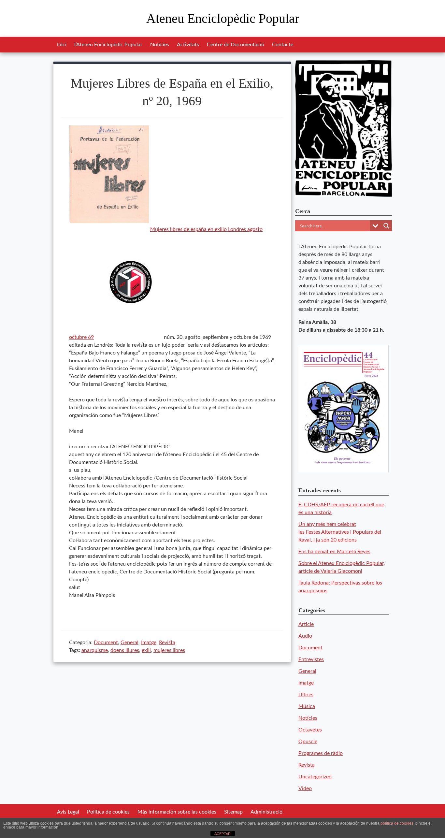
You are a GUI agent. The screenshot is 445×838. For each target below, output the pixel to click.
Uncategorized (315, 776)
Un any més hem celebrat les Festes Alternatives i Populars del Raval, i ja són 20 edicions (339, 532)
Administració (266, 812)
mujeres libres (169, 650)
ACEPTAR (222, 834)
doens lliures (124, 650)
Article (306, 624)
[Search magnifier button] (386, 225)
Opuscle (307, 741)
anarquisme (94, 650)
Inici (61, 44)
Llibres (305, 694)
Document (106, 642)
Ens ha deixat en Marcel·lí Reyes (334, 551)
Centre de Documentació (235, 44)
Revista (167, 642)
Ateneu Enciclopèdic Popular (222, 18)
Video (305, 788)
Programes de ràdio (320, 753)
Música (306, 706)
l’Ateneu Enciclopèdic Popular (108, 44)
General (129, 642)
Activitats (188, 44)
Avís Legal (68, 812)
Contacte (282, 44)
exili (146, 650)
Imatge (148, 642)
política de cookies (396, 823)
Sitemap (233, 812)
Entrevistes (311, 659)
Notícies (159, 44)
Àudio (305, 636)
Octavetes (310, 729)
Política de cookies (108, 812)
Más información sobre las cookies (176, 812)
